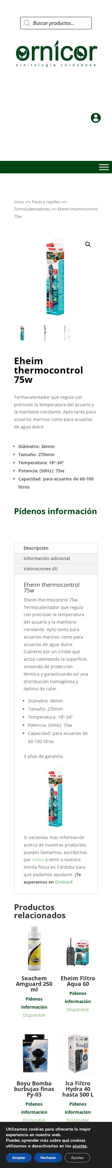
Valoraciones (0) (40, 569)
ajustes (79, 1146)
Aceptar (19, 1157)
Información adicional (47, 558)
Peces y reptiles (46, 202)
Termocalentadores (32, 209)
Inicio (19, 202)
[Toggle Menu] (104, 167)
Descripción (36, 548)
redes (38, 859)
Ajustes (77, 1157)
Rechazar (48, 1157)
